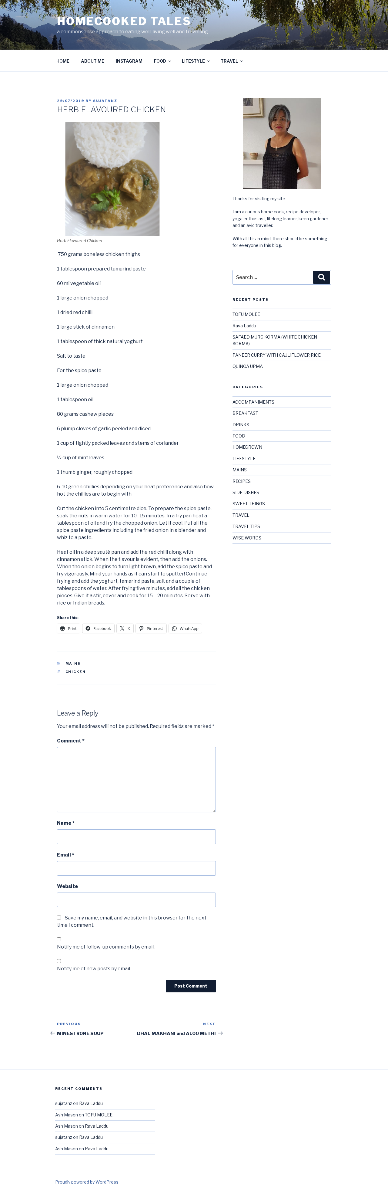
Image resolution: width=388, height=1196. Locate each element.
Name (66, 823)
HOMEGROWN (247, 447)
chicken (75, 672)
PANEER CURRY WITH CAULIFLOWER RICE (276, 355)
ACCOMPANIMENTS (253, 402)
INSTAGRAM (129, 61)
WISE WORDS (246, 537)
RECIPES (241, 481)
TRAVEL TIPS (246, 526)
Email (65, 855)
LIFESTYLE (193, 61)
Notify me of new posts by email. (94, 969)
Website (67, 886)
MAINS (73, 663)
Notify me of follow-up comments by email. (106, 947)
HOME (62, 61)
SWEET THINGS (248, 503)
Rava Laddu (244, 325)
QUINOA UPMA (247, 366)
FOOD (160, 61)
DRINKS (240, 424)
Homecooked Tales (124, 21)
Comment (71, 741)
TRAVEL (229, 61)
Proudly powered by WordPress (87, 1182)
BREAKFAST (245, 413)
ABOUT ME (92, 61)
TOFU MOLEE (246, 314)
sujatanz (105, 101)
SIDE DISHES (245, 492)
